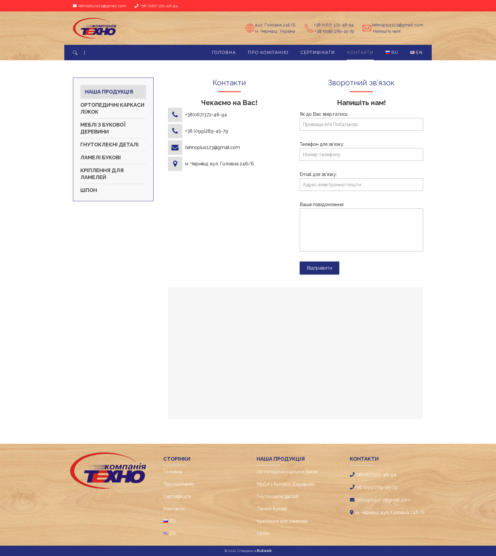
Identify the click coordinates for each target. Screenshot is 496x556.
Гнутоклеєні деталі (109, 145)
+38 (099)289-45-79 (206, 131)
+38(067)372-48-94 (206, 114)
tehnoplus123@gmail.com (212, 147)
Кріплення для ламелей (102, 173)
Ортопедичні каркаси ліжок (112, 108)
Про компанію (178, 484)
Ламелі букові (100, 157)
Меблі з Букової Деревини (102, 128)
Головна (172, 471)
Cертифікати (177, 496)
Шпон (88, 190)
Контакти (174, 509)
